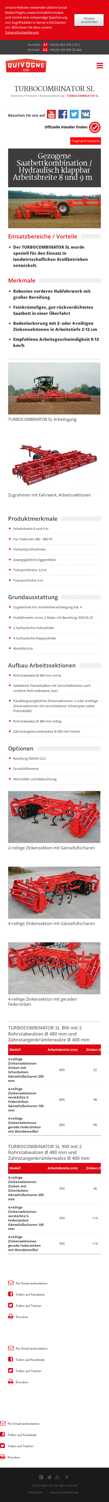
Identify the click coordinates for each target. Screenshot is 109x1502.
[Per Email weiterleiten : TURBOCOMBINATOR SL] (10, 1282)
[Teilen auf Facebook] (10, 1293)
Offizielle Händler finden (66, 127)
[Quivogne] (33, 66)
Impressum (35, 1492)
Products (31, 96)
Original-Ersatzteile (85, 141)
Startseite (17, 96)
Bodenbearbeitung (52, 96)
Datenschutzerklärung (22, 32)
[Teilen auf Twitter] (10, 1304)
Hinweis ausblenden (89, 20)
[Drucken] (10, 1316)
